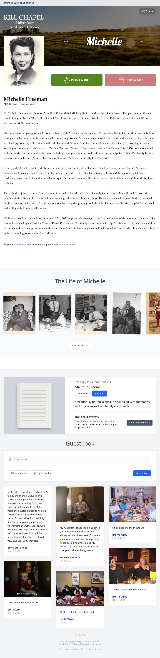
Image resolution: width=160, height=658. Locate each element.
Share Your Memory (139, 422)
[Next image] (48, 579)
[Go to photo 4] (23, 593)
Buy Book (100, 393)
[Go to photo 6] (27, 593)
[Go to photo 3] (21, 593)
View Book (82, 393)
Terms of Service (88, 644)
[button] (28, 579)
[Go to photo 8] (31, 593)
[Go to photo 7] (29, 593)
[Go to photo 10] (34, 593)
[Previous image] (7, 579)
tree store (69, 244)
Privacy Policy (71, 644)
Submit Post (142, 473)
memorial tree (24, 244)
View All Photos (80, 345)
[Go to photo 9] (32, 593)
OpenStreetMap (83, 649)
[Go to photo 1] (18, 594)
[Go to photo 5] (25, 593)
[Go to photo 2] (19, 593)
